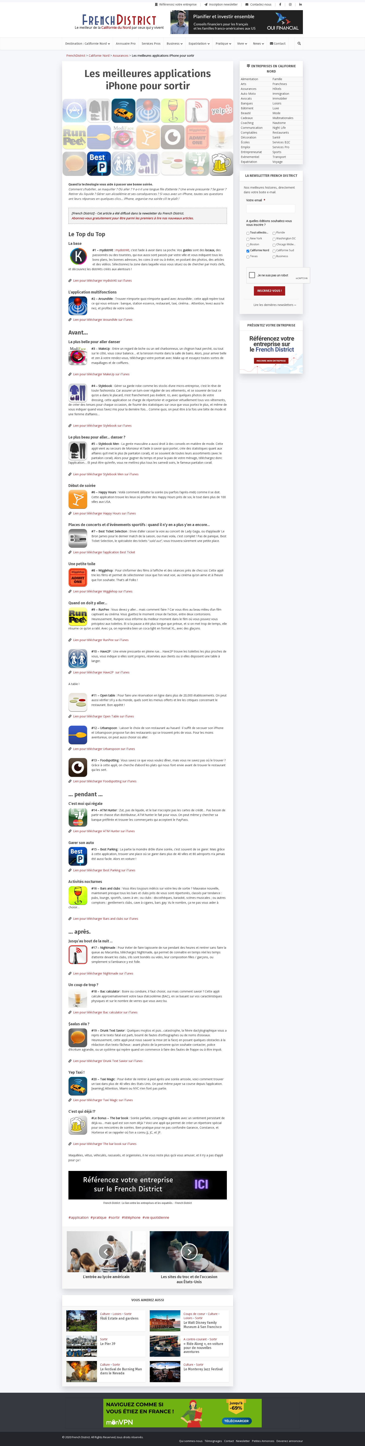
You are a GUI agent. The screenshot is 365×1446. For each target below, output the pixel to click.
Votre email (136, 758)
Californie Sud (176, 798)
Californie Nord (138, 798)
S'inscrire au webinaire (182, 732)
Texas (208, 798)
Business (135, 804)
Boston (171, 792)
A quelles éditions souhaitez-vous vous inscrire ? (163, 778)
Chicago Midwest (215, 792)
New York (210, 786)
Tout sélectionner (140, 786)
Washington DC (139, 792)
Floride (171, 786)
